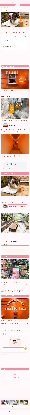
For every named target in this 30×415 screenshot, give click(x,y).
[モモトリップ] (8, 2)
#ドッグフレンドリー (9, 352)
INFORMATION (17, 1)
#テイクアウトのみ (4, 354)
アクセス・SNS (7, 40)
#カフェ (17, 352)
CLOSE (25, 36)
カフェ (11, 7)
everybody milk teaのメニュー (9, 46)
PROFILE (21, 1)
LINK (24, 1)
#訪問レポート (21, 352)
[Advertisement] (15, 57)
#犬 (5, 352)
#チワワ (3, 352)
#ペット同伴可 (14, 352)
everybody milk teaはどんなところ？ (10, 39)
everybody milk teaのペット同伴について (11, 41)
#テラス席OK (25, 352)
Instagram (8, 168)
